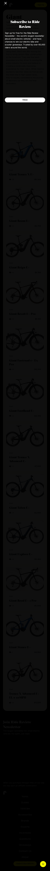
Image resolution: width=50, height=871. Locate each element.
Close (25, 100)
